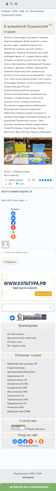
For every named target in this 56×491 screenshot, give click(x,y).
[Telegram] (12, 320)
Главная (6, 11)
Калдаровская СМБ (17, 387)
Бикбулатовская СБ (17, 380)
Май (22, 11)
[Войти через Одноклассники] (13, 237)
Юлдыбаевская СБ (16, 403)
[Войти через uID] (13, 213)
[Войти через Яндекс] (13, 227)
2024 (14, 11)
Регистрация (24, 445)
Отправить (10, 262)
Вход (35, 445)
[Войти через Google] (13, 232)
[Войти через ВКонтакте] (13, 218)
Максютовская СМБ (17, 391)
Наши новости (16, 180)
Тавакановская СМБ (17, 399)
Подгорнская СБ (15, 395)
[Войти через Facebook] (13, 222)
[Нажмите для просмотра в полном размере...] (28, 164)
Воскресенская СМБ (17, 383)
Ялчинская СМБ (15, 407)
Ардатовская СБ (15, 376)
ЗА (10, 184)
